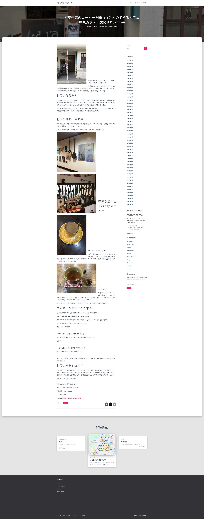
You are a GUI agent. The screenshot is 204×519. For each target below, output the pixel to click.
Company (129, 241)
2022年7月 (130, 81)
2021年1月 (130, 103)
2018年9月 (130, 158)
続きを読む (62, 448)
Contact (129, 269)
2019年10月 (130, 124)
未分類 (122, 439)
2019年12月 (130, 121)
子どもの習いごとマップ (98, 460)
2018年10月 (130, 155)
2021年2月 (130, 100)
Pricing (129, 253)
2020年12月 (130, 106)
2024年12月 (130, 69)
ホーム (121, 2)
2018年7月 (130, 164)
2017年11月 (130, 186)
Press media (130, 263)
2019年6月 (130, 134)
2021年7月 (130, 90)
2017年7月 (130, 198)
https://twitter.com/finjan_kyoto (71, 398)
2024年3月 (130, 72)
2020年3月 (130, 115)
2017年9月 (130, 192)
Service (129, 247)
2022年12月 (130, 75)
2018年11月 (130, 152)
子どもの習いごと (63, 439)
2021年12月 (130, 84)
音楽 (60, 442)
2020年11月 (130, 109)
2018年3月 (130, 174)
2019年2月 (130, 143)
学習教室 (144, 2)
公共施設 (124, 442)
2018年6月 (130, 167)
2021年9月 (130, 87)
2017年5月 (130, 204)
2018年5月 (130, 171)
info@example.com (61, 486)
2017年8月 (130, 195)
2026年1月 (130, 66)
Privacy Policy (130, 256)
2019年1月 (130, 146)
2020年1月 (130, 118)
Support (129, 259)
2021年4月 (130, 94)
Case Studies (130, 250)
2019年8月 (130, 127)
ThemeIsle (144, 515)
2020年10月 (130, 112)
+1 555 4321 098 (61, 491)
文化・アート (137, 2)
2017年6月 (130, 201)
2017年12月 (130, 183)
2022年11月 (130, 78)
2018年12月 (130, 149)
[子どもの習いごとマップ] (102, 444)
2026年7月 (130, 60)
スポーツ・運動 (128, 2)
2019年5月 (130, 137)
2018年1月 (130, 180)
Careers (129, 266)
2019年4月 (130, 140)
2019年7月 (130, 130)
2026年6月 (130, 63)
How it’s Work (130, 244)
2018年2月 (130, 177)
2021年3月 (130, 97)
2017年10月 (130, 189)
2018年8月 (130, 161)
